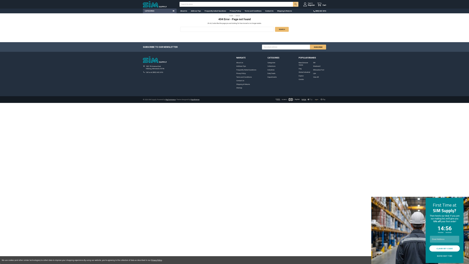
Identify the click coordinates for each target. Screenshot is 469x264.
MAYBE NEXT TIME (444, 256)
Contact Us (269, 11)
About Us (183, 11)
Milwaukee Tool (318, 70)
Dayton (301, 76)
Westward (316, 66)
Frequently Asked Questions (215, 11)
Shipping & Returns (284, 11)
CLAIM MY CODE (445, 248)
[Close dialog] (466, 199)
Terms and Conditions (253, 11)
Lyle (314, 73)
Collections (271, 66)
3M (314, 63)
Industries (270, 70)
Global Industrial (304, 72)
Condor (301, 79)
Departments (272, 77)
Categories (271, 63)
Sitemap (239, 88)
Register (311, 5)
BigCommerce (171, 99)
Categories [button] (149, 11)
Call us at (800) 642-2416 (154, 72)
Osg (300, 69)
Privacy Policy (235, 11)
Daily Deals (271, 73)
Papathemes (195, 99)
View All (316, 77)
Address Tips (196, 11)
